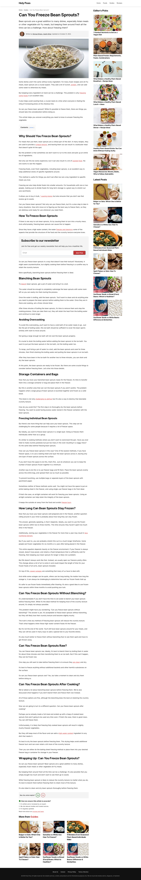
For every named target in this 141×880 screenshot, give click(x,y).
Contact (63, 872)
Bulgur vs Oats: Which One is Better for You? (29, 836)
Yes (38, 795)
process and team (38, 811)
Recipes (119, 3)
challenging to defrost (43, 399)
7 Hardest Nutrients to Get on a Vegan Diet (105, 34)
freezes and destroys (64, 229)
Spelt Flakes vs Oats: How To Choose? (29, 858)
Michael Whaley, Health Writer (42, 34)
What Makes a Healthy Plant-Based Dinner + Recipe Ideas (107, 126)
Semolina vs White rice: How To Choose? (52, 836)
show (31, 127)
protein (73, 85)
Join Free (79, 253)
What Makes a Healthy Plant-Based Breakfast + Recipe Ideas (107, 80)
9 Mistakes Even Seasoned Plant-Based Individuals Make (78, 837)
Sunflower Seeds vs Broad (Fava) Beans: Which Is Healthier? (53, 859)
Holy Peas (24, 3)
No (43, 795)
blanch (23, 284)
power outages (36, 571)
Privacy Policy (72, 872)
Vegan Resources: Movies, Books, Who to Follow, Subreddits (106, 173)
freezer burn (66, 502)
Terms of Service (83, 872)
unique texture (41, 145)
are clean (76, 662)
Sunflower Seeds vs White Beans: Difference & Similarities (77, 859)
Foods (105, 3)
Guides (112, 3)
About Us (55, 872)
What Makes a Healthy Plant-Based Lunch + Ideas (107, 103)
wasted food (77, 161)
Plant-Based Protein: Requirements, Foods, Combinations (107, 57)
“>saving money (46, 196)
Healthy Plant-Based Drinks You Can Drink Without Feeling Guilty (107, 149)
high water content (66, 733)
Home (99, 3)
